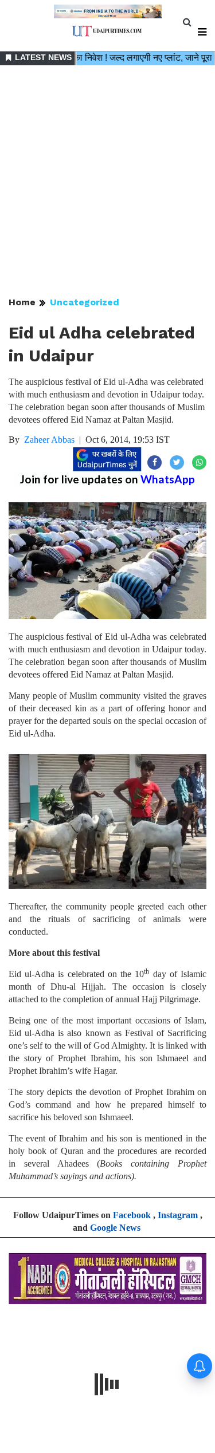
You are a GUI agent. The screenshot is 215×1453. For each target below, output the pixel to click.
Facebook (132, 1215)
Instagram (178, 1215)
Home (22, 302)
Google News (115, 1228)
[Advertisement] (107, 181)
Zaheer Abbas (49, 439)
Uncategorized (84, 302)
